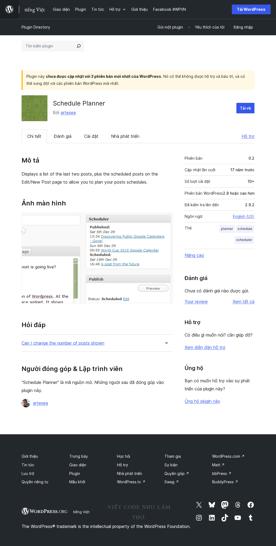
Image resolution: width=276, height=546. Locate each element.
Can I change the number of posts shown (63, 343)
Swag (171, 482)
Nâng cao (194, 255)
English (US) (243, 216)
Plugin (74, 473)
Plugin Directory (36, 27)
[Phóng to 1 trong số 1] (165, 220)
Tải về (245, 108)
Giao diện (77, 465)
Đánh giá (62, 136)
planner (227, 229)
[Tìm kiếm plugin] (78, 46)
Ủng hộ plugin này (202, 401)
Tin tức (28, 465)
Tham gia (172, 456)
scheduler (244, 240)
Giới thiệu (30, 456)
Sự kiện (171, 465)
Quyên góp (176, 473)
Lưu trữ (28, 473)
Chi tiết (34, 136)
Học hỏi (123, 456)
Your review (196, 301)
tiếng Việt (81, 512)
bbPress (222, 473)
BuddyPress (225, 482)
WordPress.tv (131, 482)
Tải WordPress (251, 9)
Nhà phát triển (125, 136)
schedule (244, 229)
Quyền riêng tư (35, 482)
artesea (68, 112)
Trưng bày (78, 456)
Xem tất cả (243, 301)
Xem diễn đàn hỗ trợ (205, 347)
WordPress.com (228, 456)
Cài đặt (91, 136)
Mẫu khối (77, 482)
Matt (218, 465)
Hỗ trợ (248, 136)
